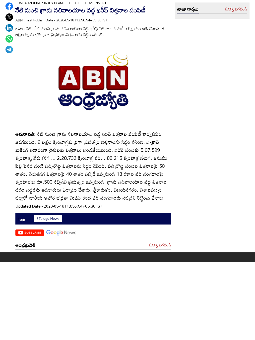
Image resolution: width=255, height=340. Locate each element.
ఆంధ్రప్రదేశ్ (25, 245)
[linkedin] (9, 28)
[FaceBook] (9, 6)
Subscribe (32, 232)
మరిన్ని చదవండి (160, 245)
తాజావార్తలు (188, 9)
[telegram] (9, 49)
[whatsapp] (9, 39)
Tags (22, 219)
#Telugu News (48, 218)
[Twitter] (9, 17)
